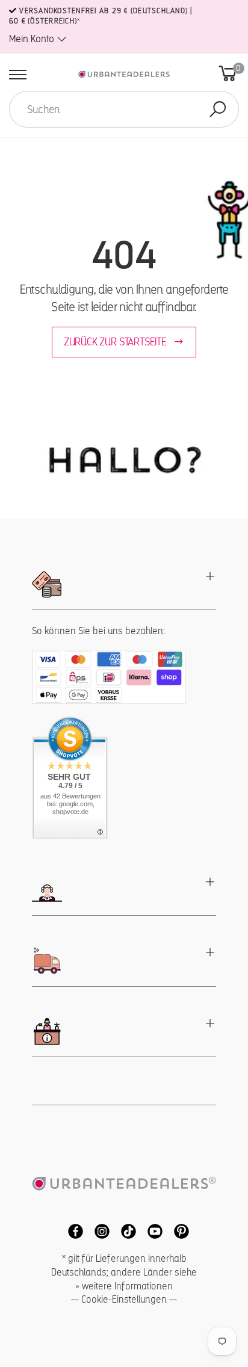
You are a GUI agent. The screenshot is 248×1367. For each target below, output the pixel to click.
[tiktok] (125, 1230)
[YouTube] (151, 1230)
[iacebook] (72, 1230)
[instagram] (98, 1230)
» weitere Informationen (124, 1286)
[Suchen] (218, 109)
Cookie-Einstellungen (124, 1299)
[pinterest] (177, 1230)
